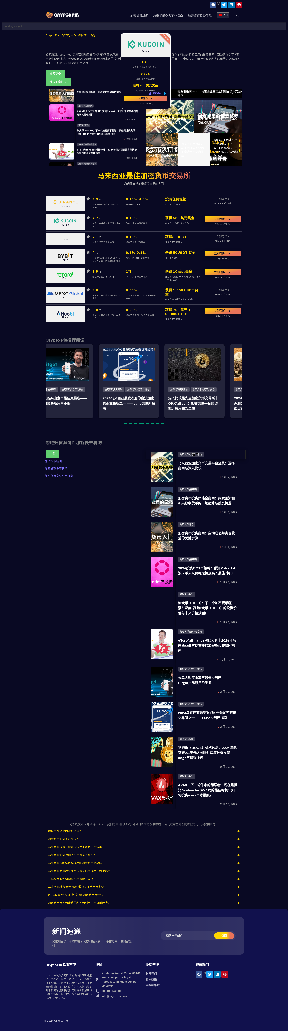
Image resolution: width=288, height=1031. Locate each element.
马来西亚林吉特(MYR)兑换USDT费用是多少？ (77, 887)
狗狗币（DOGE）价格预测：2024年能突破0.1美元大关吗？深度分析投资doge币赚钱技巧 (207, 753)
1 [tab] (125, 423)
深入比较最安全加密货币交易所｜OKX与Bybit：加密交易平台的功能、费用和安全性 (143, 403)
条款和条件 (153, 985)
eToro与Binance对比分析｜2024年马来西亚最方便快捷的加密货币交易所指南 (207, 645)
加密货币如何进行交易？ (63, 839)
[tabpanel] (78, 381)
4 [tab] (141, 423)
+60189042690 (112, 991)
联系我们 (151, 973)
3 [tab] (135, 423)
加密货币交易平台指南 (168, 15)
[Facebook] (213, 5)
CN (226, 15)
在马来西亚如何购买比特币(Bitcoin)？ (72, 879)
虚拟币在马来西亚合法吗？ (65, 831)
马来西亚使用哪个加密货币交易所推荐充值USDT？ (80, 871)
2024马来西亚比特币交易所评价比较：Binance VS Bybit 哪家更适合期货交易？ (226, 148)
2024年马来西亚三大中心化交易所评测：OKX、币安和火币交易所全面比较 (209, 403)
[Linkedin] (231, 5)
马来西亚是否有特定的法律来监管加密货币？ (77, 847)
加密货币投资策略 (200, 15)
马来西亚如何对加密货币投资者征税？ (72, 855)
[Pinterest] (239, 5)
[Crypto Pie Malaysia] (62, 15)
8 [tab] (162, 423)
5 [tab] (147, 423)
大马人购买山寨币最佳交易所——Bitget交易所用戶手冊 (106, 156)
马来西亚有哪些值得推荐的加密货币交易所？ (76, 863)
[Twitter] (224, 5)
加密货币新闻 (139, 15)
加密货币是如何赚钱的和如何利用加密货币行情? (78, 903)
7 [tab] (157, 423)
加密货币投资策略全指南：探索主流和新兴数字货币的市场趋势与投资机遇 (217, 118)
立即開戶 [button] (143, 98)
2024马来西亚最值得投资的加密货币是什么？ (77, 895)
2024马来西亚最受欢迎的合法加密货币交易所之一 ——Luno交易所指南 (78, 403)
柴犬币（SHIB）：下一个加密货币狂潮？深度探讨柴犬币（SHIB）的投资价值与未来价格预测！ (207, 608)
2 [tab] (130, 423)
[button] (144, 831)
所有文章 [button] (195, 454)
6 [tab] (152, 423)
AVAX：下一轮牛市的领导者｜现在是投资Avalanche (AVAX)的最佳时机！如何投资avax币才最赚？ (207, 790)
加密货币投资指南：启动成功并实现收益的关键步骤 (160, 152)
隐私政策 (151, 979)
